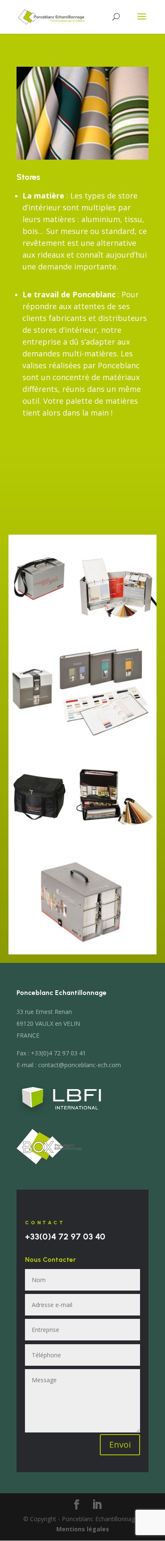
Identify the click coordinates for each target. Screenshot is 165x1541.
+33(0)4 (65, 1236)
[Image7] (82, 637)
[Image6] (82, 952)
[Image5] (82, 847)
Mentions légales (82, 1529)
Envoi (120, 1444)
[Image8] (82, 742)
